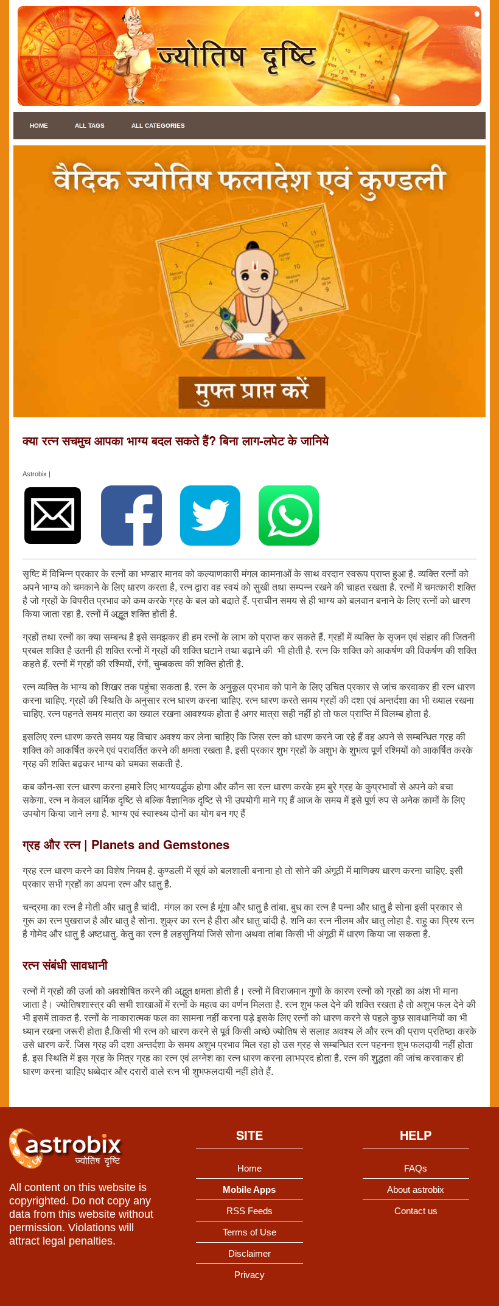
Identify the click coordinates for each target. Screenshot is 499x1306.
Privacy (249, 1275)
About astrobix (415, 1189)
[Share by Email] (53, 515)
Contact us (416, 1211)
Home (39, 125)
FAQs (415, 1168)
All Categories (158, 125)
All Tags (90, 125)
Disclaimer (249, 1253)
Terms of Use (249, 1232)
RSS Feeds (249, 1211)
